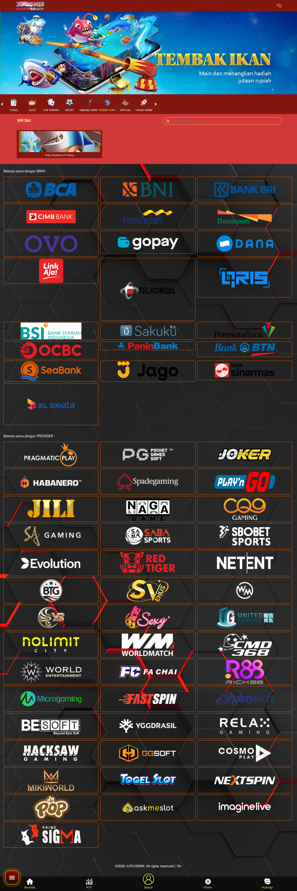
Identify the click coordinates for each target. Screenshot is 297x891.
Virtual (125, 110)
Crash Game (144, 110)
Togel (14, 110)
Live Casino (51, 110)
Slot (32, 110)
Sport (69, 110)
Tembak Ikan (106, 110)
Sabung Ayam (88, 110)
